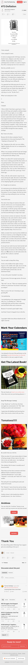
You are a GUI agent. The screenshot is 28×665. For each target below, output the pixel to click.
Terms (23, 653)
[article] (14, 606)
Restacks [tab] (11, 572)
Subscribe (19, 2)
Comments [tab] (4, 572)
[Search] (25, 599)
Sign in (25, 2)
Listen (24, 10)
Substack (7, 662)
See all (4, 635)
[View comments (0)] (8, 621)
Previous (6, 562)
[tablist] (7, 572)
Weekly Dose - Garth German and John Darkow (9, 616)
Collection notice (14, 655)
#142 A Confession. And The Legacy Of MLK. (9, 613)
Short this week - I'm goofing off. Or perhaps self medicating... (10, 627)
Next (23, 562)
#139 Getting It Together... (9, 624)
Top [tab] (3, 599)
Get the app (21, 658)
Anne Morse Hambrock (10, 9)
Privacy (19, 653)
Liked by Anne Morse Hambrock (12, 587)
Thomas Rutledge (8, 585)
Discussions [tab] (12, 599)
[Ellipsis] (26, 586)
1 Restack (12, 552)
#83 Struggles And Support (9, 603)
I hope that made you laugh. (8, 605)
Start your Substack (10, 658)
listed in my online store (17, 392)
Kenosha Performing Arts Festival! (16, 355)
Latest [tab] (6, 599)
